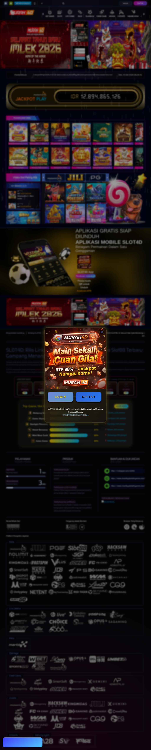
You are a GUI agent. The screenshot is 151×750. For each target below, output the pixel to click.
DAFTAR (88, 396)
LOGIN (60, 396)
